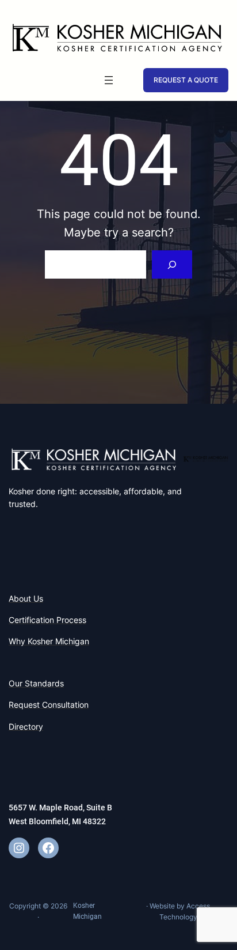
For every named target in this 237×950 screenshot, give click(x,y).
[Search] (172, 264)
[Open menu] (109, 80)
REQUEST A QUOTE (186, 80)
